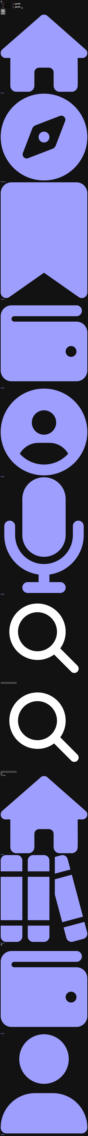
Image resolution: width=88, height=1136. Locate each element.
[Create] (1, 945)
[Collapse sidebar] (1, 1)
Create (3, 13)
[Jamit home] (11, 5)
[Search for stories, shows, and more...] (1, 774)
